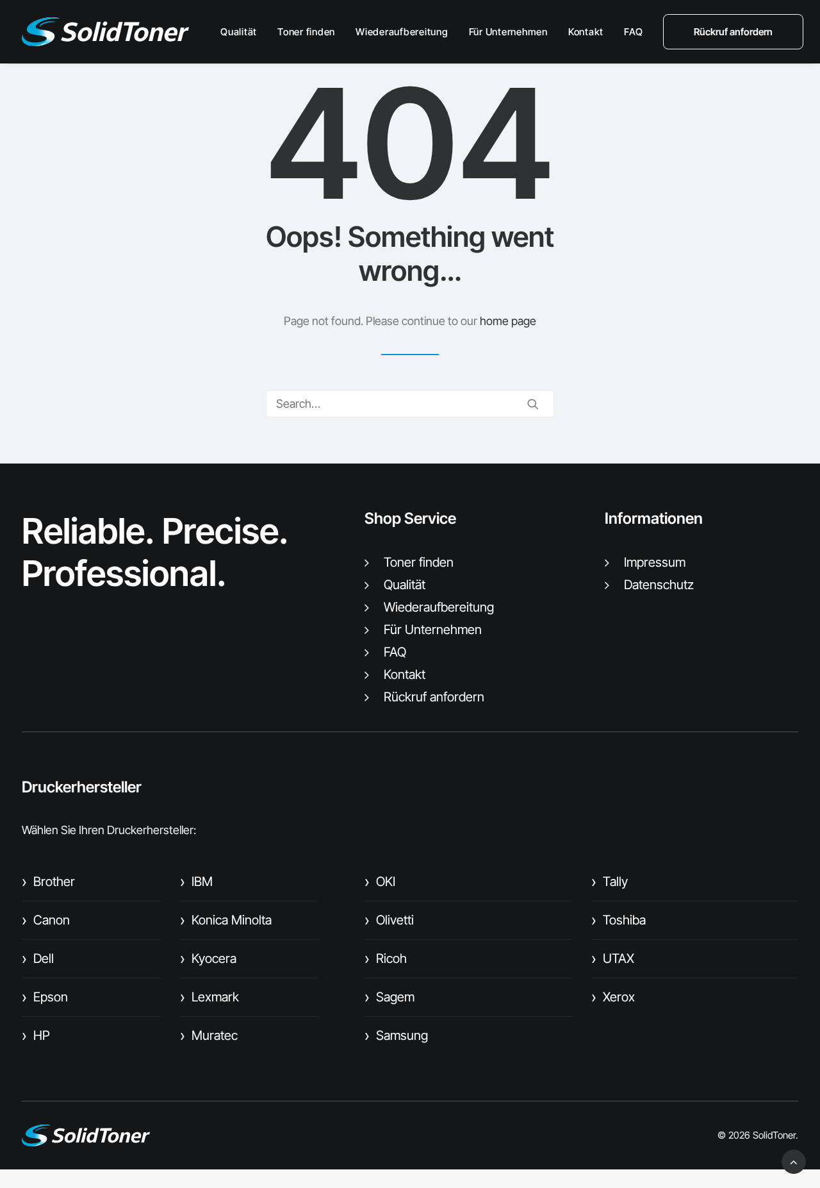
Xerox (613, 997)
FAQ (633, 32)
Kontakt (585, 32)
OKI (380, 881)
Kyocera (208, 958)
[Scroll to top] (794, 1160)
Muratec (209, 1035)
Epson (45, 997)
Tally (609, 881)
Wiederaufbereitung (402, 32)
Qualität (238, 32)
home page (508, 321)
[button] (533, 404)
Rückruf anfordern (434, 697)
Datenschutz (659, 584)
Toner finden (306, 32)
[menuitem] (243, 31)
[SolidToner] (105, 31)
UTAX (612, 958)
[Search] (410, 403)
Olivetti (389, 920)
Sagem (389, 997)
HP (36, 1035)
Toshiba (618, 920)
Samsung (396, 1035)
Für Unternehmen (508, 32)
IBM (196, 881)
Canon (46, 920)
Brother (48, 881)
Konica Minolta (226, 920)
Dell (38, 958)
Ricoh (386, 958)
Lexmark (209, 997)
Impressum (654, 562)
